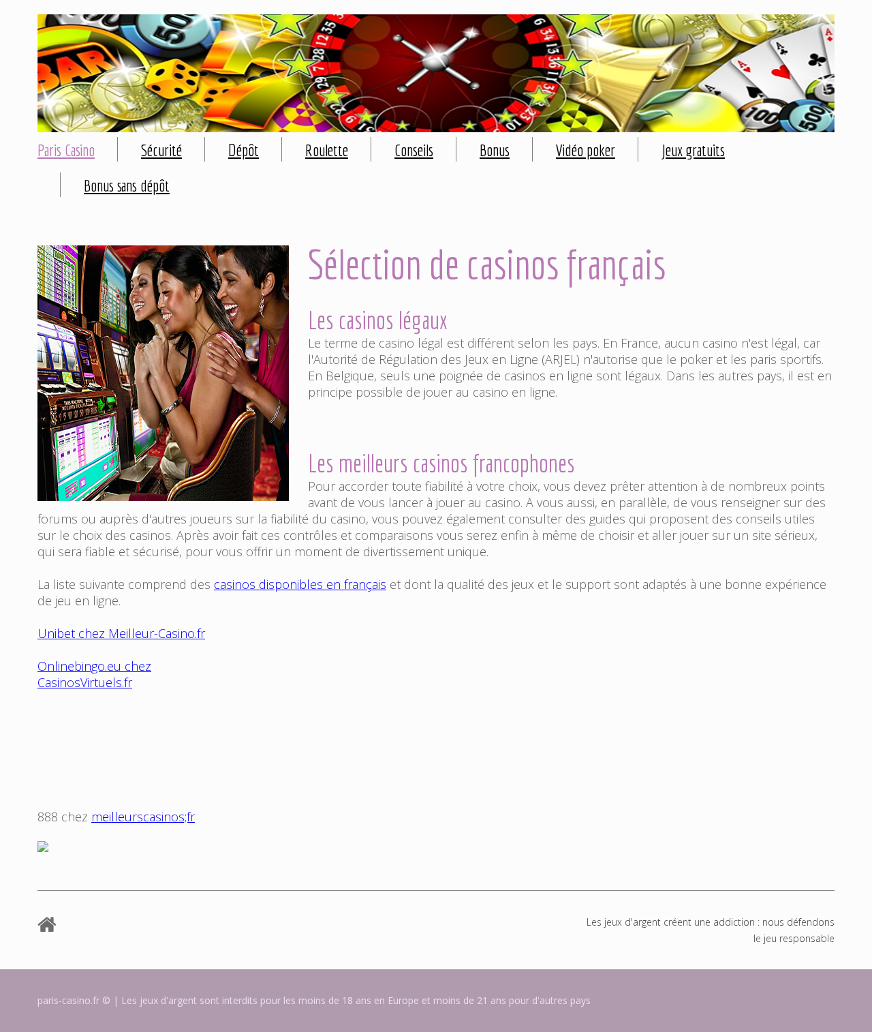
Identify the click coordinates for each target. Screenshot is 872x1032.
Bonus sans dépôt (127, 185)
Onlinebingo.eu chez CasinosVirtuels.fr (94, 674)
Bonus (495, 150)
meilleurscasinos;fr (143, 816)
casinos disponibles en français (300, 584)
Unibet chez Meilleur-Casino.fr (121, 633)
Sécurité (161, 150)
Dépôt (243, 150)
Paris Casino (66, 150)
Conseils (413, 150)
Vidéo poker (585, 150)
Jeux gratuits (693, 150)
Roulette (326, 150)
